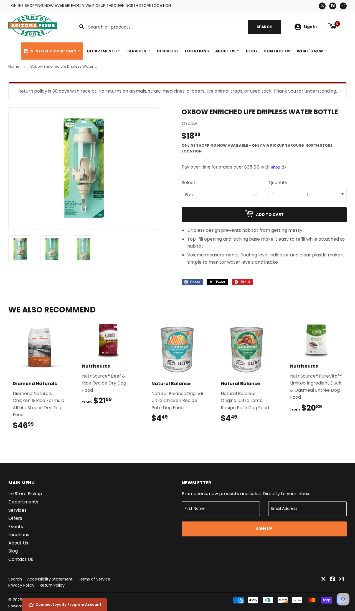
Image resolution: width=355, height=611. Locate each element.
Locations (197, 51)
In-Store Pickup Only (53, 51)
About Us (225, 51)
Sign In (310, 26)
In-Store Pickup (25, 493)
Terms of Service (94, 579)
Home (13, 66)
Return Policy (52, 585)
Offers (15, 518)
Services (137, 51)
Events (15, 526)
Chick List (168, 51)
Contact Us (276, 51)
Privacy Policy (21, 585)
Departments (102, 51)
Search (269, 27)
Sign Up (264, 528)
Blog (251, 51)
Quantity (277, 182)
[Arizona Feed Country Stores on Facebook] (332, 579)
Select (189, 182)
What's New (310, 51)
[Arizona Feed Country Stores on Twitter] (323, 579)
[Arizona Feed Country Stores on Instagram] (341, 579)
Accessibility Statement (50, 579)
